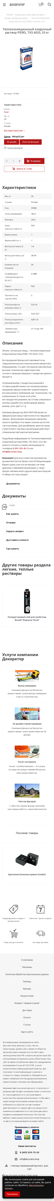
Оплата (27, 1017)
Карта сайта (27, 1032)
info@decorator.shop (12, 452)
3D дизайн (11, 142)
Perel (6, 112)
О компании (27, 960)
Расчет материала (27, 762)
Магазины (27, 967)
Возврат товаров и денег (27, 1003)
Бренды (27, 989)
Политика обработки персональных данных (27, 974)
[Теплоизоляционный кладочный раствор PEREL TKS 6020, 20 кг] (27, 61)
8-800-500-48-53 (21, 448)
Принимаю (12, 1194)
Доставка (27, 1010)
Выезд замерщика (27, 686)
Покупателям (27, 996)
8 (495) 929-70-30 (29, 1152)
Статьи (27, 1024)
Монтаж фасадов (30, 142)
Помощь (27, 981)
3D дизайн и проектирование (27, 724)
